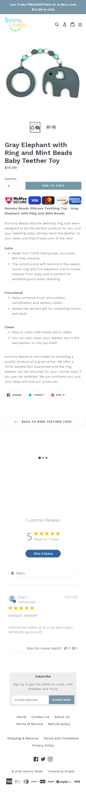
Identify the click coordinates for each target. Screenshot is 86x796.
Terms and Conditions (61, 738)
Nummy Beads (33, 771)
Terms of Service (29, 724)
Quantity (10, 178)
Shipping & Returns (22, 738)
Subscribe (43, 676)
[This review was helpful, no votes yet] (65, 648)
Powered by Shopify (61, 771)
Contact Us (40, 717)
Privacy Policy (43, 745)
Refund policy (59, 724)
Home (21, 717)
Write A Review (43, 554)
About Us (62, 717)
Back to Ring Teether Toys (46, 421)
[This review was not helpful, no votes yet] (73, 648)
